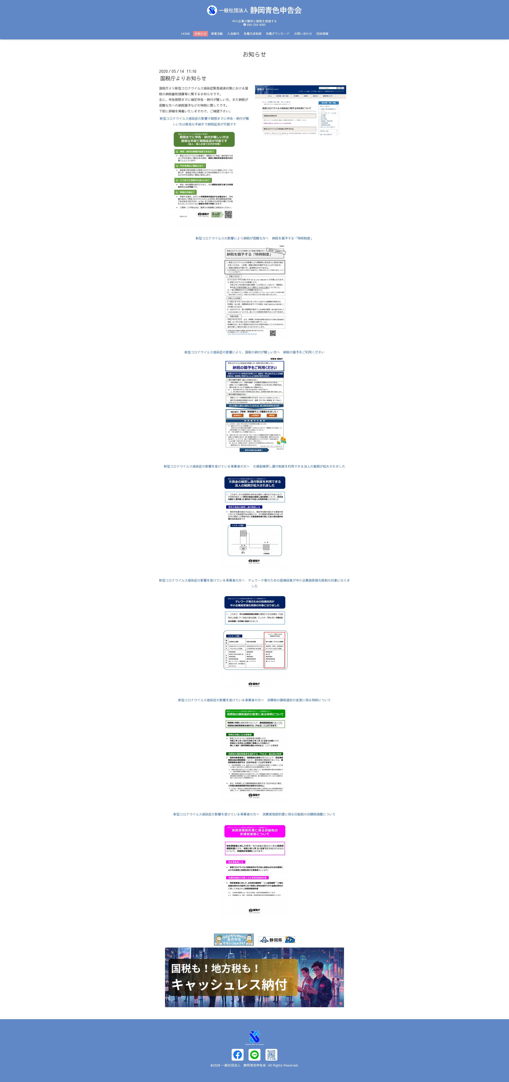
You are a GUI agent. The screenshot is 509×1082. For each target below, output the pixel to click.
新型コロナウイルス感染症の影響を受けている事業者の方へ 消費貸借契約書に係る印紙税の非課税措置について (254, 814)
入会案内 (233, 33)
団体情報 (322, 33)
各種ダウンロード (278, 33)
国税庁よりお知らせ (183, 78)
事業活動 (217, 33)
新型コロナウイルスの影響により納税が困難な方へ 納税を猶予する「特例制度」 (254, 238)
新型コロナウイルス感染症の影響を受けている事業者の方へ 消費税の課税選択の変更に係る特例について (254, 700)
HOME (185, 33)
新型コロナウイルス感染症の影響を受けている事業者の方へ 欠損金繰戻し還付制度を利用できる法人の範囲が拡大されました (254, 466)
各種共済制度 (252, 33)
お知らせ (201, 33)
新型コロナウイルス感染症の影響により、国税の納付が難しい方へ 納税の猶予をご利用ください (254, 352)
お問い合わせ (303, 33)
